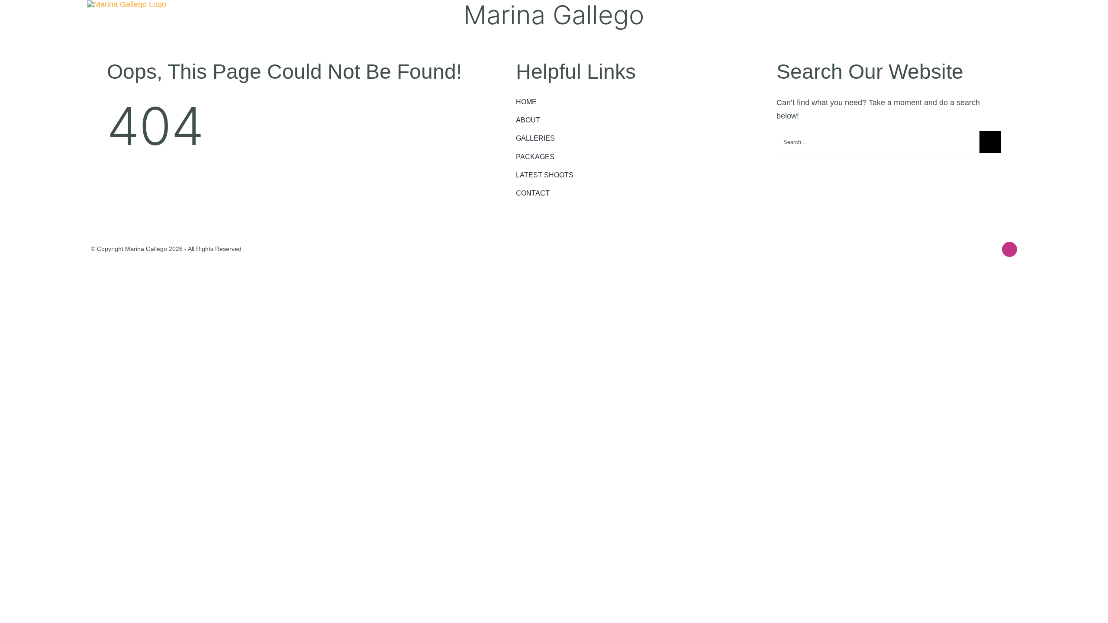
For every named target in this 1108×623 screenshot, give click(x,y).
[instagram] (1009, 249)
